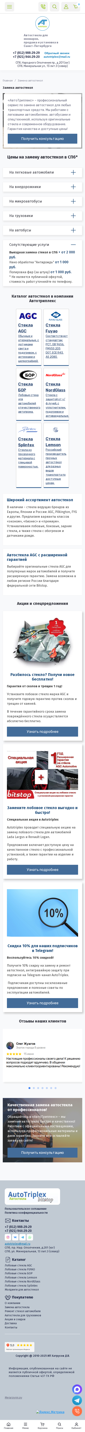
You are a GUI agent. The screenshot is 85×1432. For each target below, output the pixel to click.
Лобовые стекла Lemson (21, 1277)
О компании (12, 1303)
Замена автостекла (17, 1307)
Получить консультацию (42, 139)
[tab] (29, 1088)
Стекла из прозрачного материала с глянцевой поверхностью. (28, 452)
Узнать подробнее (43, 731)
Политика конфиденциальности (26, 1212)
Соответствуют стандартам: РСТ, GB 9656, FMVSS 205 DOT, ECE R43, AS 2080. (57, 341)
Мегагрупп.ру (13, 1397)
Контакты (11, 1327)
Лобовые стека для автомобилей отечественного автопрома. (29, 397)
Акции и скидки (15, 1319)
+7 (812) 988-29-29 (26, 52)
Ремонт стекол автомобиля (23, 1311)
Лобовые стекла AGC (18, 1265)
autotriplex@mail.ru (57, 56)
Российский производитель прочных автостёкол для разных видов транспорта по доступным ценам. (56, 460)
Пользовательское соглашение (25, 1209)
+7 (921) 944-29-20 (26, 56)
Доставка (11, 1323)
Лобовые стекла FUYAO (20, 1269)
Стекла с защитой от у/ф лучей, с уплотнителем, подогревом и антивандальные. (57, 400)
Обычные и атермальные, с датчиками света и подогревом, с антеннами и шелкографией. (28, 343)
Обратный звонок (56, 53)
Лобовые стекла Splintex (21, 1285)
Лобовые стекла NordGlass (22, 1281)
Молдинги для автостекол (22, 1289)
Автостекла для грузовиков (23, 1315)
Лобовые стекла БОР (19, 1273)
